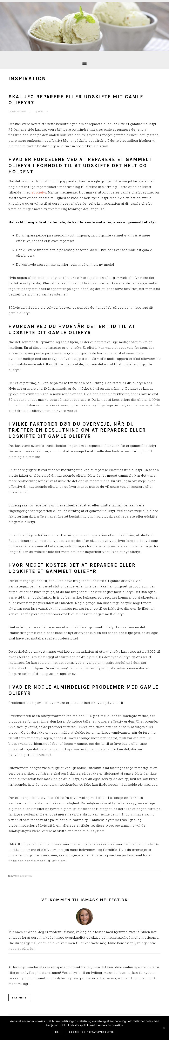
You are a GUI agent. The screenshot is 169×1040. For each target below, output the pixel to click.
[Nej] (164, 1028)
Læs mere (19, 997)
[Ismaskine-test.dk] (84, 51)
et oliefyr (39, 192)
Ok (57, 1032)
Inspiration (26, 875)
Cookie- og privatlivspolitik (91, 1032)
